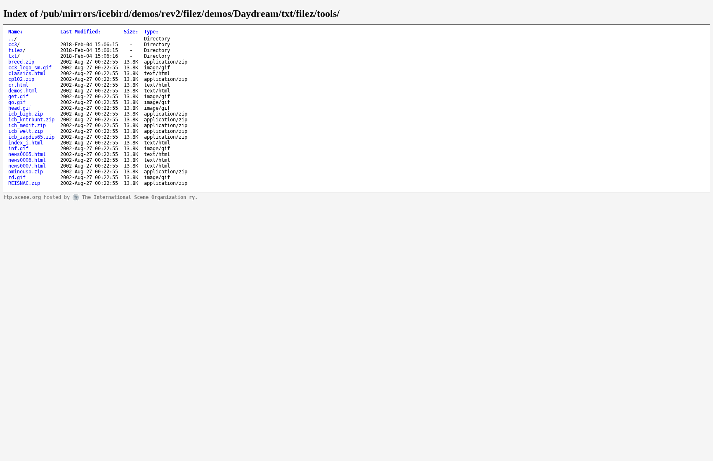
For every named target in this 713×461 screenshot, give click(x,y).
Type (151, 32)
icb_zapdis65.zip (31, 137)
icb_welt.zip (25, 131)
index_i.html (25, 143)
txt (12, 56)
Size (131, 32)
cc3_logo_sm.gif (30, 68)
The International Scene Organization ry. (140, 197)
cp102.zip (21, 79)
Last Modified (80, 32)
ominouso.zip (25, 172)
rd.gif (17, 177)
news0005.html (27, 154)
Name (15, 32)
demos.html (22, 91)
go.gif (17, 102)
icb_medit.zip (27, 125)
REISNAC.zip (24, 183)
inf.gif (18, 148)
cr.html (18, 85)
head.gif (19, 108)
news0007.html (27, 166)
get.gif (18, 96)
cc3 (12, 44)
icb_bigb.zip (25, 114)
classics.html (27, 73)
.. (11, 39)
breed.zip (21, 62)
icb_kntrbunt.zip (31, 120)
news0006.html (27, 160)
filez (15, 50)
